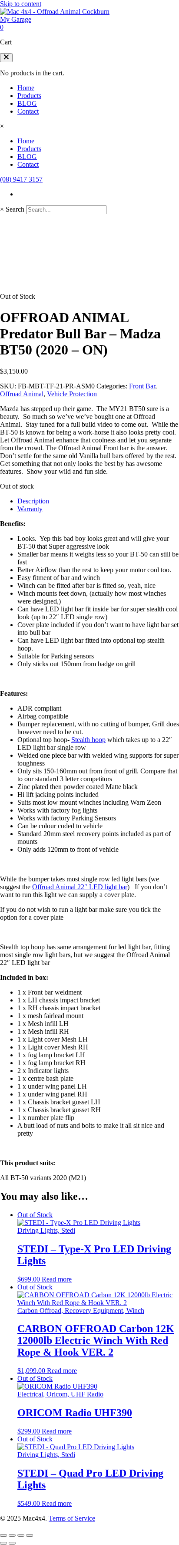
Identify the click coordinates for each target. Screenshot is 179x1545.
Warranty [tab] (30, 509)
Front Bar (142, 386)
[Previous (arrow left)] (3, 1543)
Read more (57, 1279)
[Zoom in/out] (3, 1535)
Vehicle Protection (72, 394)
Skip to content (20, 3)
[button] (6, 57)
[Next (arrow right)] (12, 1543)
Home (25, 87)
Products (29, 95)
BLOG (27, 103)
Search (15, 209)
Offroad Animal (21, 394)
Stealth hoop (88, 739)
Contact (28, 111)
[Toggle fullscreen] (12, 1535)
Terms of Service (72, 1518)
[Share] (20, 1535)
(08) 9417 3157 (21, 179)
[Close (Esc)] (29, 1535)
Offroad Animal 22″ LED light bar (79, 887)
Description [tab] (33, 501)
